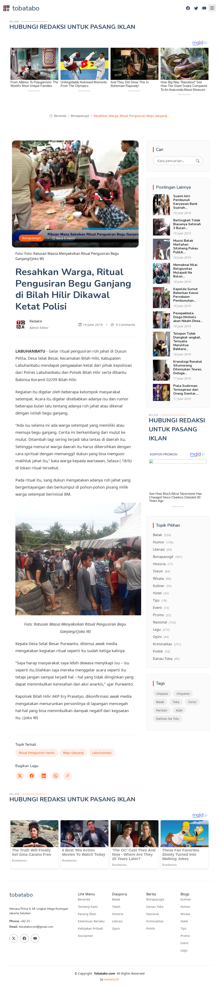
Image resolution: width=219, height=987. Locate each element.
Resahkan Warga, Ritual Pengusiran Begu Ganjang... (132, 116)
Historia (163, 564)
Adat (179, 710)
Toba (176, 702)
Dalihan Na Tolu (167, 719)
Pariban (161, 710)
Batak (162, 534)
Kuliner (162, 585)
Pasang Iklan (87, 913)
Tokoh (161, 571)
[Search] (197, 161)
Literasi (162, 549)
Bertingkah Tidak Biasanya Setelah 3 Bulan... (187, 224)
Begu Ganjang (73, 753)
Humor (163, 542)
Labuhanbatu (102, 753)
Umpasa (162, 694)
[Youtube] (204, 8)
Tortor (192, 702)
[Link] (67, 776)
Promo (162, 615)
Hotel (161, 593)
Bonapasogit (80, 116)
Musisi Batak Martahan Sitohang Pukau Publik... (185, 246)
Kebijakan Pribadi (90, 928)
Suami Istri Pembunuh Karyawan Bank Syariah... (185, 202)
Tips (160, 600)
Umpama (182, 694)
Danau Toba (166, 658)
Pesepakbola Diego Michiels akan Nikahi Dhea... (188, 317)
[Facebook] (188, 8)
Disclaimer (85, 935)
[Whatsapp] (55, 776)
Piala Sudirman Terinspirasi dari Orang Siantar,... (186, 390)
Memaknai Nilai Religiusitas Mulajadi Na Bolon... (185, 271)
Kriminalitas (167, 644)
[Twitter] (196, 8)
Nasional (164, 622)
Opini (161, 636)
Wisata (162, 578)
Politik (161, 651)
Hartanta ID (111, 979)
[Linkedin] (43, 776)
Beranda (59, 116)
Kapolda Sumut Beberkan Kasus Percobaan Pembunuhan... (185, 295)
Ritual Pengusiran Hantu (37, 753)
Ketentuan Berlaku (91, 921)
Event (161, 607)
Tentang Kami (88, 906)
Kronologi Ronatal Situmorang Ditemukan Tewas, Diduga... (187, 367)
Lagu (161, 629)
